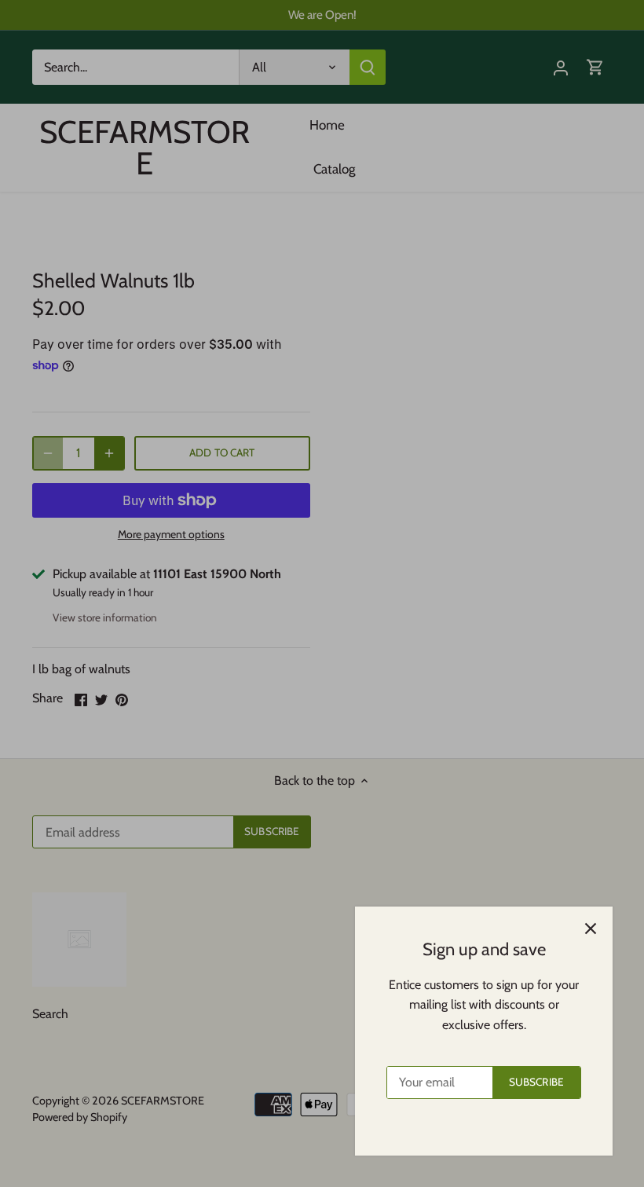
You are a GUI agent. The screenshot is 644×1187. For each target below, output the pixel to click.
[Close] (590, 928)
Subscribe (536, 1081)
